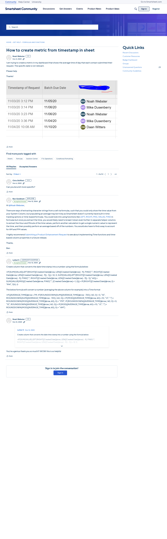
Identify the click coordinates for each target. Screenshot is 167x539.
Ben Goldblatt (19, 199)
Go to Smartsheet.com (151, 1)
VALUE (101, 216)
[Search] (135, 9)
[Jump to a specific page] (115, 174)
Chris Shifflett (18, 180)
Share (9, 147)
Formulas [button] (19, 159)
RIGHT (89, 216)
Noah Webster (19, 56)
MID (95, 216)
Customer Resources (131, 56)
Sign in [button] (60, 373)
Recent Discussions (130, 52)
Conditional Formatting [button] (64, 159)
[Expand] (62, 346)
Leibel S (16, 260)
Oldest (16, 174)
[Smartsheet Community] (21, 9)
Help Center (24, 2)
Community (10, 2)
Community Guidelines (132, 71)
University (36, 2)
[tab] (11, 166)
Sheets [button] (10, 159)
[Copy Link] (23, 59)
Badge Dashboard (130, 60)
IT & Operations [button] (47, 159)
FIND (108, 216)
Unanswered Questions (142, 67)
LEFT (82, 216)
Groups (126, 63)
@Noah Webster (16, 205)
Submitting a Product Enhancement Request (46, 234)
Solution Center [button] (32, 159)
